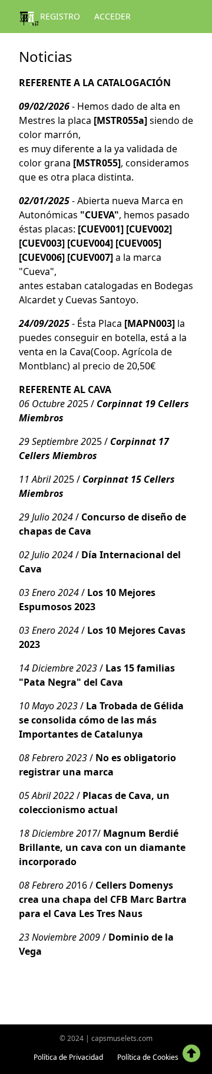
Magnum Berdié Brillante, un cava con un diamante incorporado (102, 847)
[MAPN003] (149, 323)
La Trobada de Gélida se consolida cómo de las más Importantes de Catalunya (101, 720)
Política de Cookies (147, 1057)
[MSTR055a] (120, 120)
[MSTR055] (97, 162)
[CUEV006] (42, 257)
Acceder (112, 16)
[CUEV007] (90, 257)
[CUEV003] (42, 243)
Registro (60, 16)
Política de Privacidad (68, 1057)
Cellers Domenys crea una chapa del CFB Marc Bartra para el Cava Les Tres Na (103, 899)
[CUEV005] (138, 243)
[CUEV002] (149, 228)
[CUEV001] (101, 228)
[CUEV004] (90, 243)
